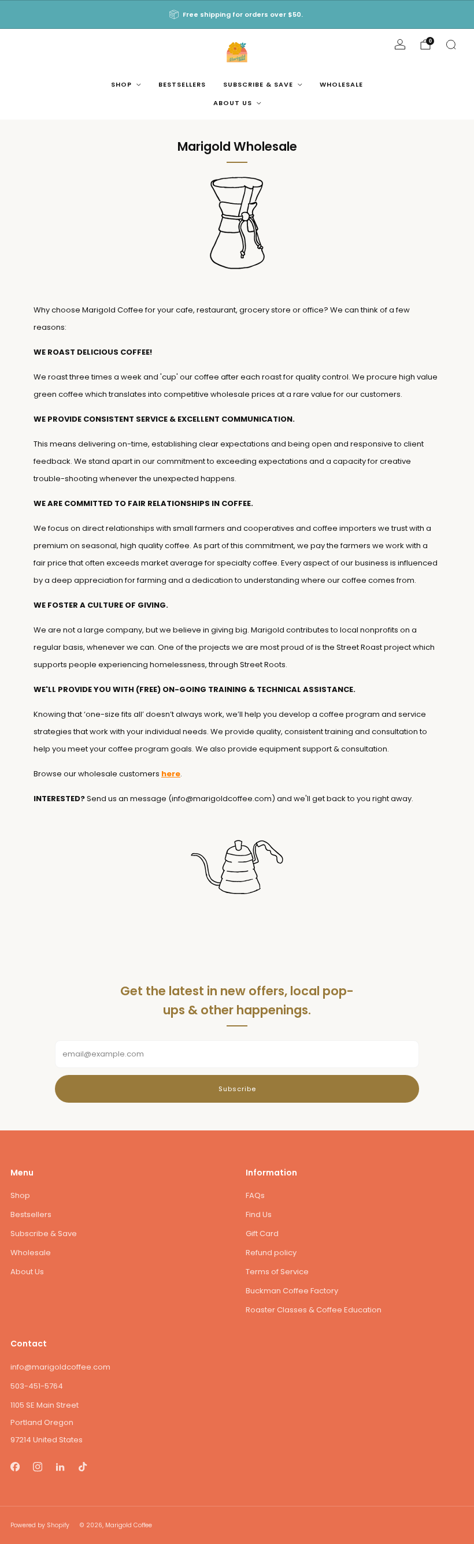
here (170, 773)
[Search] (451, 44)
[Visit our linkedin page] (60, 1467)
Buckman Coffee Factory (292, 1290)
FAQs (255, 1195)
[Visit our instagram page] (37, 1467)
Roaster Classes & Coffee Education (314, 1309)
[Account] (400, 44)
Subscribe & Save (258, 84)
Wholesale (341, 84)
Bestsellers (182, 84)
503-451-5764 (36, 1386)
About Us (232, 102)
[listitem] (237, 14)
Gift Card (262, 1233)
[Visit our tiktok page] (82, 1467)
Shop (121, 84)
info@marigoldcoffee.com (60, 1366)
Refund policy (271, 1252)
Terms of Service (277, 1271)
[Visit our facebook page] (14, 1467)
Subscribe (237, 1088)
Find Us (259, 1214)
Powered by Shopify (39, 1525)
